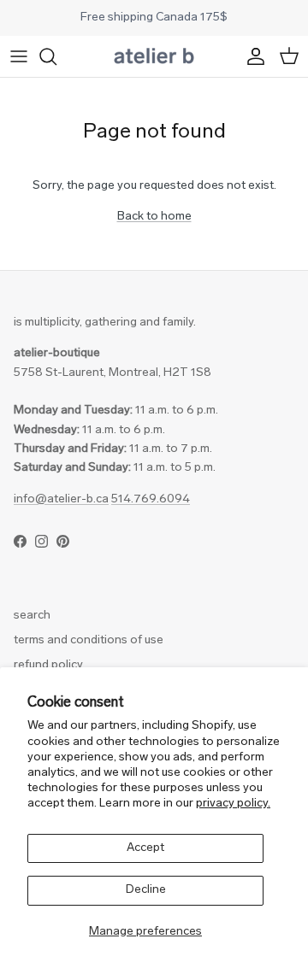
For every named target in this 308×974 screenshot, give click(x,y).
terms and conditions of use (88, 640)
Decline (146, 889)
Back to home (154, 216)
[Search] (56, 56)
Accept (145, 848)
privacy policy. (233, 803)
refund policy (48, 665)
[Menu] (19, 56)
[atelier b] (154, 56)
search (32, 615)
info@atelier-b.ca (61, 499)
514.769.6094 (150, 499)
